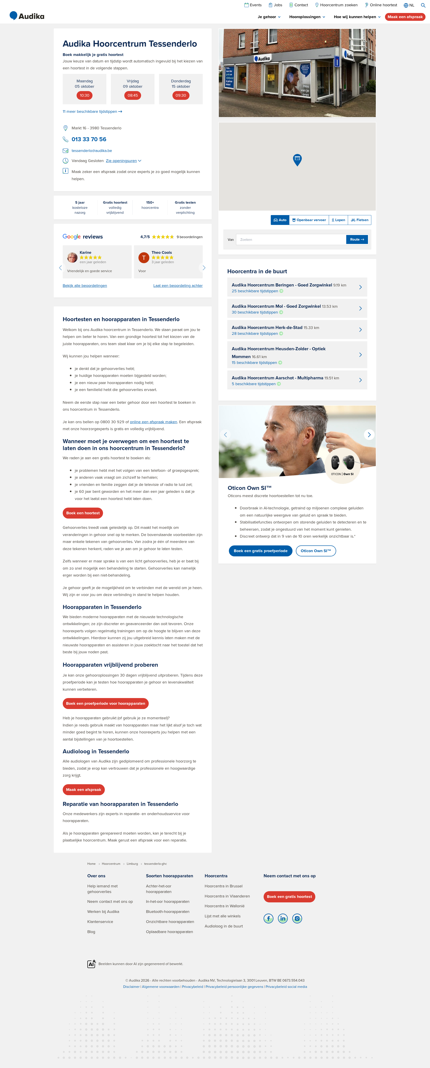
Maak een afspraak (405, 17)
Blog (91, 931)
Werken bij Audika (103, 911)
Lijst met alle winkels (223, 916)
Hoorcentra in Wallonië (225, 906)
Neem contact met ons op (110, 901)
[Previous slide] (60, 267)
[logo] (26, 15)
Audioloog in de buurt (224, 926)
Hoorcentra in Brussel (224, 886)
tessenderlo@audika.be (92, 150)
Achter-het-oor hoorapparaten (159, 888)
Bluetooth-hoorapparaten (167, 911)
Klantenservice (100, 921)
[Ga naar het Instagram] (297, 920)
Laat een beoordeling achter (178, 285)
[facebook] (268, 920)
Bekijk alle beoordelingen (85, 285)
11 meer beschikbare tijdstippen (90, 111)
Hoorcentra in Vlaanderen (227, 896)
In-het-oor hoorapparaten (167, 901)
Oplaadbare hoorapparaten (169, 931)
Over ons (96, 875)
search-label (423, 5)
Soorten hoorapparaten (169, 875)
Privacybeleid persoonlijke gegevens (234, 986)
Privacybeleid (192, 986)
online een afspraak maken (153, 422)
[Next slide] (204, 267)
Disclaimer (131, 986)
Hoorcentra (216, 875)
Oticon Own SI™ (316, 551)
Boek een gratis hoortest (289, 896)
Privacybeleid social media (286, 986)
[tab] (269, 17)
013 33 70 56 (89, 139)
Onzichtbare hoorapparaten (170, 921)
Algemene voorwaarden (161, 986)
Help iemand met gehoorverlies (102, 888)
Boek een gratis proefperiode (261, 551)
